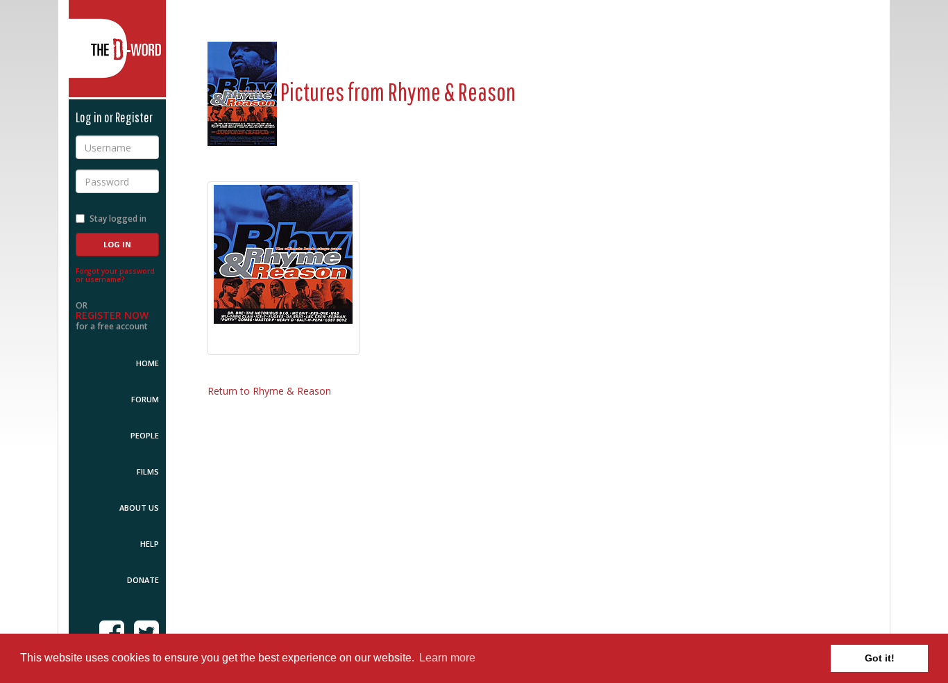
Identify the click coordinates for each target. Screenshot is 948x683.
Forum (145, 399)
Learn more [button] (447, 658)
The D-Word (117, 48)
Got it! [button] (880, 658)
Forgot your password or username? (115, 275)
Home (147, 363)
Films (148, 471)
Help (149, 543)
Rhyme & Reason (452, 91)
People (144, 435)
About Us (139, 507)
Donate (143, 580)
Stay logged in (118, 218)
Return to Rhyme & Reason (269, 390)
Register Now (112, 315)
